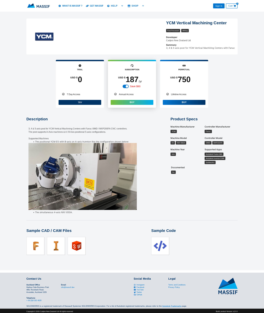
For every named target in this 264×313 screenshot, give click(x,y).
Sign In (218, 6)
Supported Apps (213, 149)
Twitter (139, 292)
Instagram (141, 285)
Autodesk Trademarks (171, 306)
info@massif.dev (68, 287)
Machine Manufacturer (182, 126)
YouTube (140, 290)
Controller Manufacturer (217, 126)
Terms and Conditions (177, 285)
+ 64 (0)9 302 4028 (33, 300)
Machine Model (178, 138)
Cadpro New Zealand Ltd (49, 311)
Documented (178, 167)
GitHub (139, 295)
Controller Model (213, 138)
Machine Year (177, 149)
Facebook (140, 287)
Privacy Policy (174, 287)
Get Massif (96, 6)
